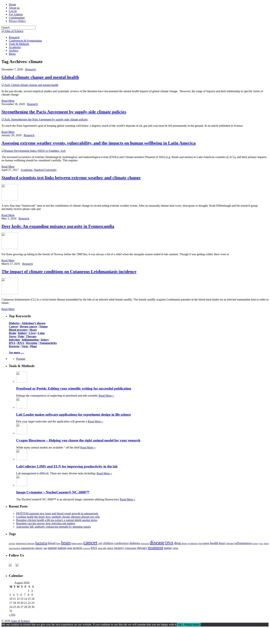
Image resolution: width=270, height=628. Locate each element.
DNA (169, 543)
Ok (179, 624)
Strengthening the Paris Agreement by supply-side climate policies (63, 111)
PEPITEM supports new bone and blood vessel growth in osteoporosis (57, 513)
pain (45, 548)
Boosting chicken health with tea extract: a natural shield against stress (56, 520)
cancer (90, 542)
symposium (130, 548)
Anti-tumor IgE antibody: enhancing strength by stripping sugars (53, 526)
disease (157, 542)
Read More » (106, 395)
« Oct (12, 614)
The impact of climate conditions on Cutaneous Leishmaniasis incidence (68, 271)
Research (14, 37)
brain (66, 542)
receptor (86, 548)
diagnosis (145, 544)
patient (52, 548)
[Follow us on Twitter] (18, 566)
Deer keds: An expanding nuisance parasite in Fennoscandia (57, 226)
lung (266, 543)
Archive (13, 50)
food (200, 543)
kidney (256, 543)
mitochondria (14, 548)
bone (58, 543)
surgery (119, 548)
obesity (39, 548)
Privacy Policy (17, 21)
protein (77, 548)
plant (69, 548)
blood (51, 543)
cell (100, 543)
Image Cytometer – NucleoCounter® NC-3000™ (52, 492)
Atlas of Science (20, 620)
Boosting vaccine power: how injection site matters (45, 523)
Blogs (12, 53)
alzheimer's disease (25, 543)
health (214, 543)
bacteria (41, 543)
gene (206, 543)
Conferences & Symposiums (25, 40)
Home (12, 4)
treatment (155, 547)
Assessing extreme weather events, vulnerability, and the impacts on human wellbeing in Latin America (98, 143)
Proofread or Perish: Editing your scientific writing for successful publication (73, 388)
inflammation (243, 543)
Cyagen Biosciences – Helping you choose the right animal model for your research (78, 440)
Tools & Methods (19, 43)
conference (121, 543)
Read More (8, 100)
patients (61, 548)
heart (222, 543)
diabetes (134, 543)
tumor (168, 548)
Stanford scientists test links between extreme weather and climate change (71, 177)
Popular (20, 358)
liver (261, 543)
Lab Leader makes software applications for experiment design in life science (73, 414)
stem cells (102, 548)
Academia (15, 47)
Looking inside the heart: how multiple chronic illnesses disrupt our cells (58, 516)
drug (177, 543)
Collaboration (17, 17)
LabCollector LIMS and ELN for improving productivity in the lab (67, 466)
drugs (184, 543)
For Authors (16, 14)
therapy (142, 548)
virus (175, 548)
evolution (193, 543)
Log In (13, 11)
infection (230, 543)
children (108, 543)
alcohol (12, 543)
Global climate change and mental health (40, 77)
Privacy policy (191, 624)
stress (110, 548)
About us (14, 7)
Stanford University (45, 169)
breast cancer (77, 543)
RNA (94, 548)
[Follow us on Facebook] (12, 566)
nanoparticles (28, 548)
